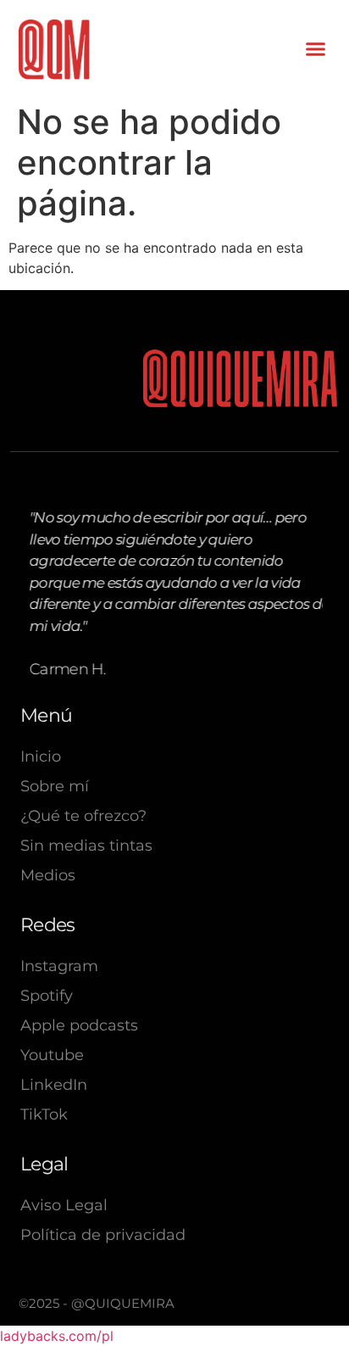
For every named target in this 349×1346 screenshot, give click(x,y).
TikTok (44, 1114)
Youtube (52, 1055)
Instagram (59, 966)
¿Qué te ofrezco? (83, 816)
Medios (47, 875)
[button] (316, 49)
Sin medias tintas (86, 845)
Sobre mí (54, 786)
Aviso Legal (64, 1205)
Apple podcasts (79, 1025)
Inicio (40, 756)
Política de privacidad (103, 1235)
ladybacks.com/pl (57, 1335)
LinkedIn (53, 1084)
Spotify (46, 995)
